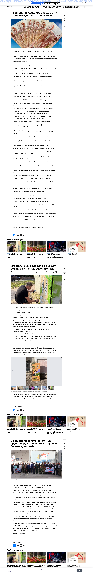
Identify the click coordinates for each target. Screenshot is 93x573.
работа (22, 227)
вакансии (18, 227)
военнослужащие (29, 537)
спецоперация (21, 537)
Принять (79, 570)
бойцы (35, 537)
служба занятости (40, 227)
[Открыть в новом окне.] (16, 235)
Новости (12, 10)
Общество (13, 437)
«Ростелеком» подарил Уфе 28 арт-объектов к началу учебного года (31, 7)
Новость (9, 6)
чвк (38, 537)
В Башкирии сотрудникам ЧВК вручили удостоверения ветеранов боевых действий (52, 7)
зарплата (34, 227)
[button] (61, 371)
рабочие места (28, 227)
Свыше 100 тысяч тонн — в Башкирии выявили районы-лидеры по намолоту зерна (72, 7)
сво (17, 537)
